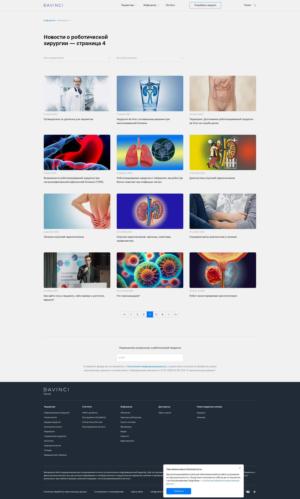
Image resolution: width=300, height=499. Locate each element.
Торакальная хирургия (55, 436)
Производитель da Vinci (93, 427)
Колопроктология (53, 427)
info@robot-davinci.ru (161, 492)
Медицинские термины (55, 455)
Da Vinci (170, 5)
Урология (48, 441)
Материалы (125, 427)
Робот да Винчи (90, 413)
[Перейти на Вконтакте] (248, 492)
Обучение (125, 413)
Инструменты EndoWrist (94, 417)
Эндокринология (52, 445)
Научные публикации (130, 417)
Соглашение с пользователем (109, 492)
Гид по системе (127, 422)
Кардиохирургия (52, 422)
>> (175, 314)
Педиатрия (49, 431)
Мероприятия (127, 441)
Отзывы (48, 450)
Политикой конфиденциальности (146, 366)
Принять (179, 491)
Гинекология (50, 417)
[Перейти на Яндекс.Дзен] (254, 492)
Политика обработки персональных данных (65, 492)
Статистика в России (92, 422)
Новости (124, 436)
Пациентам (127, 5)
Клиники (201, 417)
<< (124, 314)
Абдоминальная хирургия (56, 413)
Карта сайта (137, 492)
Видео (123, 431)
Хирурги (201, 413)
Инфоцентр (150, 5)
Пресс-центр (165, 413)
